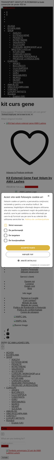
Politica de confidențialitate (37, 219)
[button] (27, 260)
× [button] (48, 196)
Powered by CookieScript (40, 265)
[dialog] (27, 230)
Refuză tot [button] (27, 254)
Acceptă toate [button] (28, 247)
